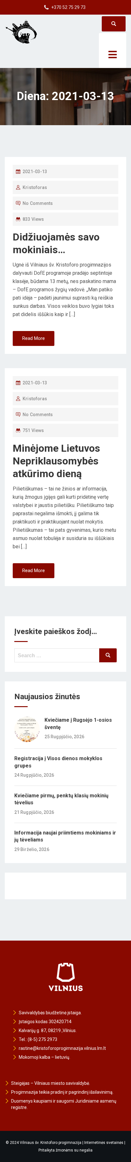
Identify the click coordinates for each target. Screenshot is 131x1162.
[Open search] (114, 23)
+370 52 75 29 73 (68, 7)
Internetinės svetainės (103, 1142)
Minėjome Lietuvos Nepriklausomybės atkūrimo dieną (56, 461)
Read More (33, 338)
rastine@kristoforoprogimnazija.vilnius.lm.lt (62, 1048)
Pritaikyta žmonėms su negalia (65, 1150)
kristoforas (35, 187)
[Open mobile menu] (112, 50)
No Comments (38, 203)
